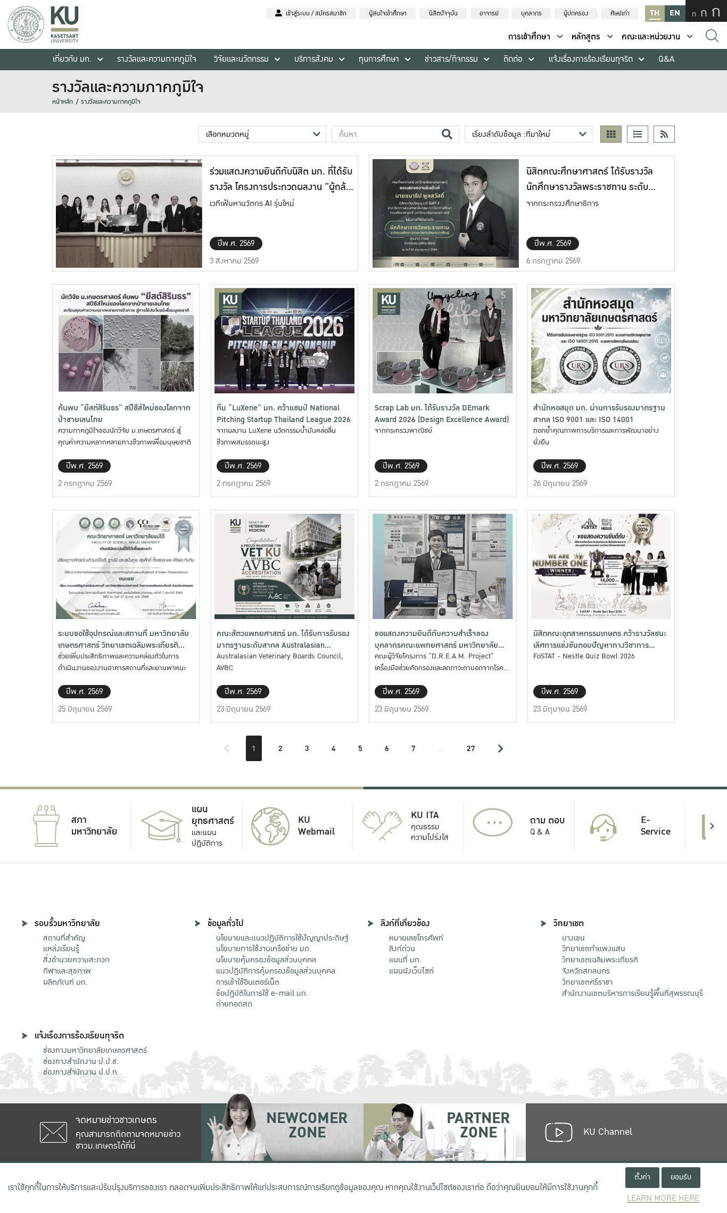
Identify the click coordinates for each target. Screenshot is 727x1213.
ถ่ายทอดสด (234, 1003)
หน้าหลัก (62, 102)
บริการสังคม (313, 59)
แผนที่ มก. (405, 959)
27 (471, 748)
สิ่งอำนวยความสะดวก (76, 959)
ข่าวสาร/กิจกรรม (451, 59)
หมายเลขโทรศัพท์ (416, 937)
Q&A (666, 59)
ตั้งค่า (642, 1177)
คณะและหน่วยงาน (651, 37)
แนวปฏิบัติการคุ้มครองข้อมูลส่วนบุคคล (275, 970)
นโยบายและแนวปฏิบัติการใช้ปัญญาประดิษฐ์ (282, 937)
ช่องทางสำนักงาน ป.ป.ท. (81, 1072)
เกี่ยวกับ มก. (72, 59)
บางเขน (573, 937)
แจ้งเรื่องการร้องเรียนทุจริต (591, 59)
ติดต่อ (513, 59)
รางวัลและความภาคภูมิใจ (156, 59)
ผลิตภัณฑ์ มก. (65, 982)
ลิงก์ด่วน (402, 948)
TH (654, 13)
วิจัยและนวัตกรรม (241, 59)
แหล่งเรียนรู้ (61, 948)
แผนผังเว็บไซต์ (411, 970)
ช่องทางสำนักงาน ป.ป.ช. (81, 1061)
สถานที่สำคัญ (64, 937)
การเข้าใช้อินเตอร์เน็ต (247, 982)
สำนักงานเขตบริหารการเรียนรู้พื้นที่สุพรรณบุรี (632, 993)
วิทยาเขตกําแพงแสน (593, 948)
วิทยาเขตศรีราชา (587, 982)
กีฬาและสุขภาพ (67, 970)
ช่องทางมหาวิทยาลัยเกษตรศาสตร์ (95, 1050)
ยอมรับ (681, 1177)
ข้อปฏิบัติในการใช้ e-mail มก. (262, 993)
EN (675, 13)
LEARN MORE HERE (663, 1198)
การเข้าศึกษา (529, 37)
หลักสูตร (586, 37)
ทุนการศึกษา (379, 59)
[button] (15, 826)
